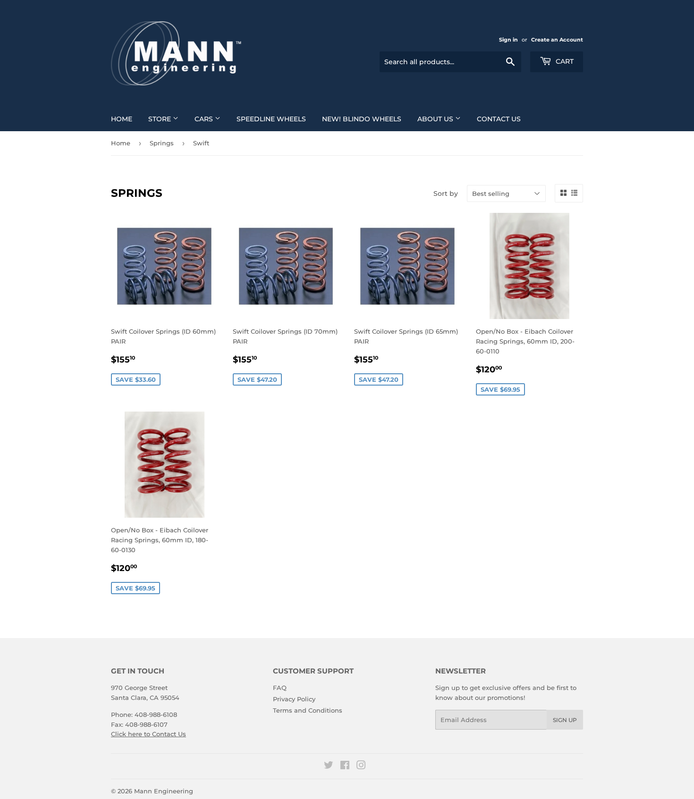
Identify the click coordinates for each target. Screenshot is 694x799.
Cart (564, 61)
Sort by (445, 193)
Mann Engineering (163, 791)
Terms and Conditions (307, 710)
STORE (160, 119)
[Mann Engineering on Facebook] (345, 766)
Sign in (508, 39)
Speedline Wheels (271, 119)
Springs (162, 143)
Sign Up (565, 719)
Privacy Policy (294, 699)
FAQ (280, 687)
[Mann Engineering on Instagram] (361, 766)
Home (121, 119)
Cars (205, 119)
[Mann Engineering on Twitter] (328, 766)
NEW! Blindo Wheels (361, 119)
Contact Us (499, 119)
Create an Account (557, 39)
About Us (436, 119)
